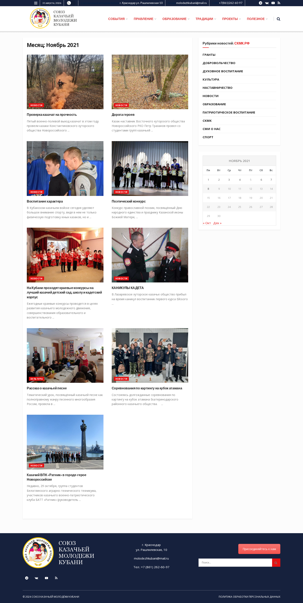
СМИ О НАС (212, 129)
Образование (214, 104)
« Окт (207, 223)
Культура (37, 378)
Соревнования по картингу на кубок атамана (147, 388)
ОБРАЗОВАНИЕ (174, 19)
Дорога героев (123, 114)
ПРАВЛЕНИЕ (143, 19)
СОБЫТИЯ (116, 19)
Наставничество (218, 87)
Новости (36, 105)
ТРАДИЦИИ (204, 19)
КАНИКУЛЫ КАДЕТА (128, 288)
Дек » (217, 223)
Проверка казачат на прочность (52, 114)
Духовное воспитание (223, 71)
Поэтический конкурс (129, 201)
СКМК (207, 120)
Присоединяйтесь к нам (259, 549)
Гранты (209, 55)
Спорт (208, 137)
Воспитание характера (45, 201)
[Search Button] (276, 563)
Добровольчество (219, 63)
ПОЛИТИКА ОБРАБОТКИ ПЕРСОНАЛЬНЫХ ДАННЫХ (249, 596)
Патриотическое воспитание (229, 112)
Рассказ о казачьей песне (47, 388)
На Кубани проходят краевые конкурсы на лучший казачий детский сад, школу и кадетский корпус (64, 292)
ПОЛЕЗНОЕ (256, 19)
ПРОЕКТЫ (230, 19)
